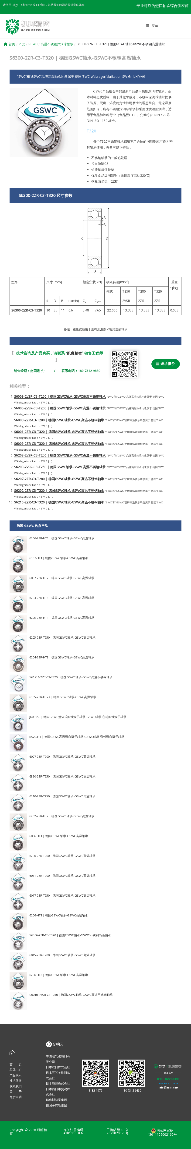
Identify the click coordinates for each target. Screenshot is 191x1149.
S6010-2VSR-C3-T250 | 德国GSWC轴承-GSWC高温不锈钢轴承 (71, 995)
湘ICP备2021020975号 (118, 1131)
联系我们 (16, 1086)
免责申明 (16, 1097)
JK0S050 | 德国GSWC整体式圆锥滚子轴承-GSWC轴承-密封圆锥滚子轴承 (77, 717)
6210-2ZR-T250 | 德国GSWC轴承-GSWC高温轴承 (62, 796)
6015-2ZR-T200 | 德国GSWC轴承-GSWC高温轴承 (62, 955)
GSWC (33, 44)
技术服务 (16, 1080)
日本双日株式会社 (58, 1067)
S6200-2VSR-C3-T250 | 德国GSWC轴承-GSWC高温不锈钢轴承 (60, 467)
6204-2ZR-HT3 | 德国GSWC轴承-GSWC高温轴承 (61, 657)
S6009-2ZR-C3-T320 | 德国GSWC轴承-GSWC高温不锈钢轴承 (59, 443)
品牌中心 (16, 1070)
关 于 (16, 1091)
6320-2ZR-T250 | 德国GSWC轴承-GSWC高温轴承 (62, 776)
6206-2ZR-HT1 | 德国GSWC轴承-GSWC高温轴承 (61, 538)
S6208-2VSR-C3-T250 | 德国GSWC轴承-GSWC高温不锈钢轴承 (60, 455)
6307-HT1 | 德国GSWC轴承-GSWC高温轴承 (58, 558)
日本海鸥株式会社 (58, 1083)
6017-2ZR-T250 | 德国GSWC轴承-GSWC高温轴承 (62, 895)
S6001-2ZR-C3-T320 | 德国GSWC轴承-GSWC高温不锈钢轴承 (59, 431)
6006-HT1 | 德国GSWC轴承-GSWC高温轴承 (58, 836)
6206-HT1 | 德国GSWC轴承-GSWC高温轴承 (58, 915)
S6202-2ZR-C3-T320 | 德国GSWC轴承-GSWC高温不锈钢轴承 (59, 490)
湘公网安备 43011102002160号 (162, 1132)
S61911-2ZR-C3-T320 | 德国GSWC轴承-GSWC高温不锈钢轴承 (71, 677)
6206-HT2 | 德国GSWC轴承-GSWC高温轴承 (58, 975)
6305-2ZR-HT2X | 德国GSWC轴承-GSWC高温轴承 (62, 697)
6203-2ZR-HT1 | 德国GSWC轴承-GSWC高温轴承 (61, 598)
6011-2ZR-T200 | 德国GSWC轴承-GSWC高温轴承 (62, 875)
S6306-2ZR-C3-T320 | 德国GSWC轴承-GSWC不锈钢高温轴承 (70, 935)
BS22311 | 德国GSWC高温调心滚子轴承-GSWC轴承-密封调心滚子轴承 (76, 737)
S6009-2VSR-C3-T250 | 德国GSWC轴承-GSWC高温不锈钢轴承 (60, 396)
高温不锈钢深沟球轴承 (57, 44)
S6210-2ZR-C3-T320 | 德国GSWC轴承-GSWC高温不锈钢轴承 (59, 502)
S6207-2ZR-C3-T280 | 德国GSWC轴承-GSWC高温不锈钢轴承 (59, 479)
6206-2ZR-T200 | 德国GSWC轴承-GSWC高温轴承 (62, 856)
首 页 (16, 1064)
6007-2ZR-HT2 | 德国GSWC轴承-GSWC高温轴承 (61, 578)
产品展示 (16, 1075)
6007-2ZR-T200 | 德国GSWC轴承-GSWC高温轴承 (62, 756)
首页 (12, 44)
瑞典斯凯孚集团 (56, 1100)
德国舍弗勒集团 (56, 1105)
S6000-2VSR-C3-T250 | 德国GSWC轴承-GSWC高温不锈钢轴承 (60, 408)
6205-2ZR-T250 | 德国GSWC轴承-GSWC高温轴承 (62, 637)
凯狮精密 (74, 353)
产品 (22, 44)
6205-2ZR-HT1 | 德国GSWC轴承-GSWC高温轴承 (61, 617)
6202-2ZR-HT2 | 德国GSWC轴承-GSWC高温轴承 (61, 816)
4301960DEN (73, 1133)
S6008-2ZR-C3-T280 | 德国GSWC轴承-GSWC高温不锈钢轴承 (59, 420)
